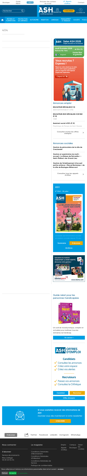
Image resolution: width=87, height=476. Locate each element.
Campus (30, 2)
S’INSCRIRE (60, 421)
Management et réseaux (66, 20)
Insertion (44, 20)
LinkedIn (53, 435)
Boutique (6, 3)
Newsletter (57, 12)
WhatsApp (75, 435)
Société (76, 20)
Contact (81, 3)
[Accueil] (2, 19)
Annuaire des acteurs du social (48, 2)
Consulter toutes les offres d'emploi (68, 132)
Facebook (43, 435)
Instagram (64, 435)
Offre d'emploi (69, 398)
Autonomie (34, 20)
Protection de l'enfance (22, 20)
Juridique (54, 20)
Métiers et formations (10, 20)
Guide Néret (18, 2)
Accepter (12, 473)
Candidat (61, 393)
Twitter (33, 435)
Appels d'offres (67, 2)
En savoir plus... (23, 473)
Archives (68, 248)
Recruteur (77, 393)
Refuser (5, 473)
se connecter (80, 12)
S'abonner (69, 11)
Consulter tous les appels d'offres (67, 174)
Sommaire (62, 243)
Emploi (63, 445)
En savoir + (69, 338)
